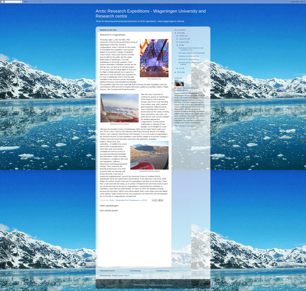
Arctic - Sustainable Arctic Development (187, 89)
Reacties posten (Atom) (120, 275)
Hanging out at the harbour (189, 56)
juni (180, 68)
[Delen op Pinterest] (162, 200)
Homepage (135, 270)
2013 (179, 72)
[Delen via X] (157, 200)
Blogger (169, 285)
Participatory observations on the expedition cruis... (191, 49)
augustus (182, 42)
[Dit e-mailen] (153, 200)
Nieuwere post (107, 270)
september (183, 39)
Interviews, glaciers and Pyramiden (192, 53)
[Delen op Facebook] (160, 200)
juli (180, 45)
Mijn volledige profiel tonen (185, 126)
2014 (179, 33)
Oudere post (162, 270)
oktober (182, 36)
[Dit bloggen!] (155, 200)
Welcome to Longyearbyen (189, 59)
